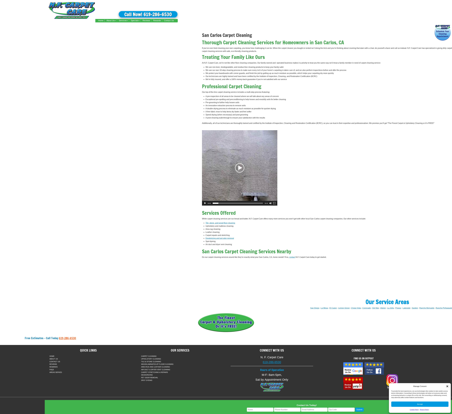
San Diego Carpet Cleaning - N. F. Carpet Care (71, 10)
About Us (53, 359)
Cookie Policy (414, 409)
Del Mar (375, 308)
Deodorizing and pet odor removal (220, 238)
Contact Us (54, 362)
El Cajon (333, 308)
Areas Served (55, 372)
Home (51, 356)
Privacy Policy (424, 409)
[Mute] (270, 203)
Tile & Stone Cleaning (151, 362)
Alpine (383, 308)
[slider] (238, 203)
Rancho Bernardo (426, 308)
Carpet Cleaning (149, 356)
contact (292, 257)
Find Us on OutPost (364, 358)
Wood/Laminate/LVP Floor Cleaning (157, 364)
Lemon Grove (344, 308)
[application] (239, 168)
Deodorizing (147, 375)
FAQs (51, 370)
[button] (447, 386)
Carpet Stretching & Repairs (154, 372)
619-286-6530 (67, 338)
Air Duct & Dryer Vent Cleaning (155, 370)
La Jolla (390, 308)
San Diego (314, 308)
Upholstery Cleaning (151, 359)
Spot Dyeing (146, 380)
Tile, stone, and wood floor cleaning (220, 223)
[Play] (205, 203)
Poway (398, 308)
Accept (420, 404)
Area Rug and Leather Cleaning (155, 367)
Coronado (366, 308)
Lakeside (406, 308)
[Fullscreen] (274, 203)
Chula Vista (356, 308)
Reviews (53, 364)
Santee (415, 308)
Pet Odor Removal (149, 378)
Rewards (53, 367)
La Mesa (324, 308)
